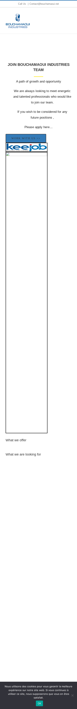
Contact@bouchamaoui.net (44, 3)
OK (39, 703)
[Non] (72, 695)
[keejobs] (26, 147)
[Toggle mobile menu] (69, 20)
